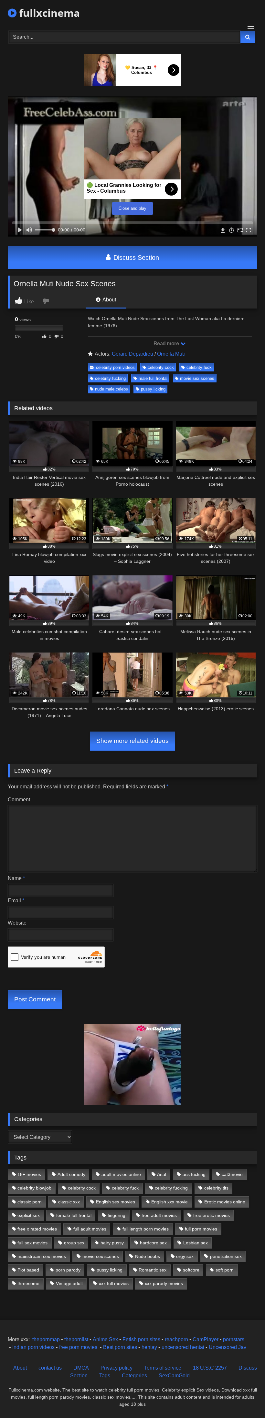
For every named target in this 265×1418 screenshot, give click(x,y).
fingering (116, 1215)
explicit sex (28, 1215)
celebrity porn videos (115, 367)
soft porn (225, 1269)
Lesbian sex (195, 1242)
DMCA (81, 1368)
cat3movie (232, 1174)
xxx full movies (114, 1283)
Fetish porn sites (142, 1339)
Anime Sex (105, 1339)
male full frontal (153, 378)
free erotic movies (211, 1215)
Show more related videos (132, 740)
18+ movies (29, 1174)
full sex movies (32, 1242)
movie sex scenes (197, 378)
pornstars (233, 1339)
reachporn (177, 1339)
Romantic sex (152, 1269)
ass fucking (194, 1174)
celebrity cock (161, 367)
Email (16, 900)
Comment (19, 799)
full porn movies (201, 1228)
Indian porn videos (33, 1347)
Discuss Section (135, 257)
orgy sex (185, 1256)
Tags (104, 1375)
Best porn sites (120, 1347)
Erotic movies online (224, 1201)
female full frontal (73, 1215)
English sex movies (115, 1201)
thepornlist (77, 1339)
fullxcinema (48, 13)
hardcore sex (153, 1242)
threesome (28, 1283)
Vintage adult (69, 1283)
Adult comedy (71, 1174)
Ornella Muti (171, 354)
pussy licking (153, 389)
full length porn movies (145, 1228)
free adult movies (159, 1215)
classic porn (29, 1201)
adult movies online (121, 1174)
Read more (167, 343)
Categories (134, 1375)
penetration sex (226, 1256)
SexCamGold (174, 1375)
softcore (191, 1269)
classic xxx (69, 1201)
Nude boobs (147, 1256)
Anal (161, 1174)
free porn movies (78, 1347)
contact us (50, 1368)
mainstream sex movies (41, 1256)
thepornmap (45, 1339)
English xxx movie (169, 1201)
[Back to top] (245, 1399)
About (108, 299)
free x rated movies (37, 1228)
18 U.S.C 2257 (210, 1368)
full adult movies (89, 1228)
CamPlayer (205, 1339)
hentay (149, 1347)
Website (17, 923)
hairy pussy (112, 1242)
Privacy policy (116, 1368)
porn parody (68, 1269)
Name (16, 878)
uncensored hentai (183, 1347)
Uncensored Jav (227, 1347)
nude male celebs (111, 389)
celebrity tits (216, 1187)
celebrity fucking (110, 378)
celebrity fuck (199, 367)
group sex (74, 1242)
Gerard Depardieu (132, 354)
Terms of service (162, 1368)
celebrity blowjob (34, 1187)
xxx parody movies (164, 1283)
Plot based (28, 1269)
